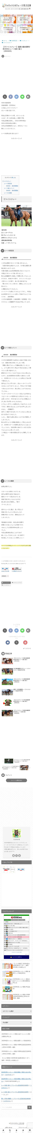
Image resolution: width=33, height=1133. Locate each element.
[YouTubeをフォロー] (25, 642)
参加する (27, 954)
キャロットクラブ (17, 582)
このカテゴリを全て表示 (16, 952)
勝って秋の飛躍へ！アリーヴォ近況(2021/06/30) (16, 1098)
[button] (28, 97)
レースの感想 (8, 193)
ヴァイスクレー (6, 181)
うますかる (16, 839)
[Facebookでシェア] (11, 97)
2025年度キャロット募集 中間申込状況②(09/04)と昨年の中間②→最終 (16, 1046)
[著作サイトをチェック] (8, 642)
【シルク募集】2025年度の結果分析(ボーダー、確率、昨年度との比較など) (16, 1059)
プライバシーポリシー (24, 1127)
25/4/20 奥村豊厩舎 (12, 190)
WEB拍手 (4, 576)
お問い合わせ (8, 1127)
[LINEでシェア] (22, 97)
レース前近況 (8, 183)
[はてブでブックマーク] (16, 97)
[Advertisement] (16, 75)
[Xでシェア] (5, 97)
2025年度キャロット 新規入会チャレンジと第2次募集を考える (16, 1035)
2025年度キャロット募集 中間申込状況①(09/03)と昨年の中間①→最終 (16, 1053)
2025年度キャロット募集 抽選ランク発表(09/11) (16, 1040)
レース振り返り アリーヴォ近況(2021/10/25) (14, 1085)
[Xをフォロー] (16, 642)
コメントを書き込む (16, 780)
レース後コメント (9, 188)
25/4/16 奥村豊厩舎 (12, 186)
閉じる (13, 177)
